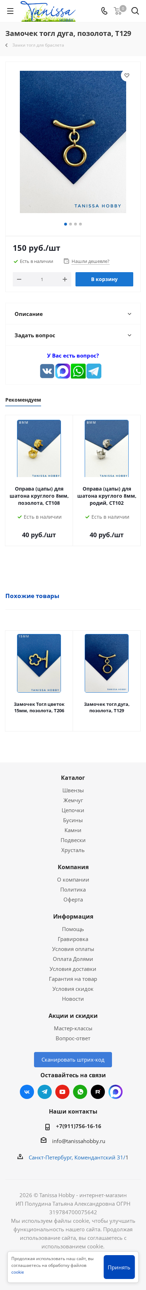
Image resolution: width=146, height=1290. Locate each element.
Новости (73, 998)
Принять (119, 1267)
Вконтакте (27, 1092)
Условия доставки (73, 968)
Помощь (73, 928)
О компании (73, 879)
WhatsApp (80, 1092)
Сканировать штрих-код (73, 1059)
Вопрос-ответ (73, 1038)
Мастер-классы (73, 1028)
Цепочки (73, 810)
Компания (73, 867)
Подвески (73, 840)
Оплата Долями (73, 958)
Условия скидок (73, 988)
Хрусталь (73, 849)
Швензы (73, 790)
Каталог (73, 778)
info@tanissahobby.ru (78, 1140)
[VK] (47, 371)
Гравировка (73, 938)
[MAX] (62, 371)
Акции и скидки (73, 1016)
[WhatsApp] (78, 371)
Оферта (73, 899)
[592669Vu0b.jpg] (73, 143)
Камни (73, 830)
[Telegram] (93, 371)
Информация (73, 916)
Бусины (73, 820)
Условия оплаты (73, 948)
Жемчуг (73, 800)
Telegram (45, 1092)
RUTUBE (98, 1092)
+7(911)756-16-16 (78, 1126)
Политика (73, 889)
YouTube (62, 1092)
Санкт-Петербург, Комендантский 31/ (77, 1157)
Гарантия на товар (73, 978)
